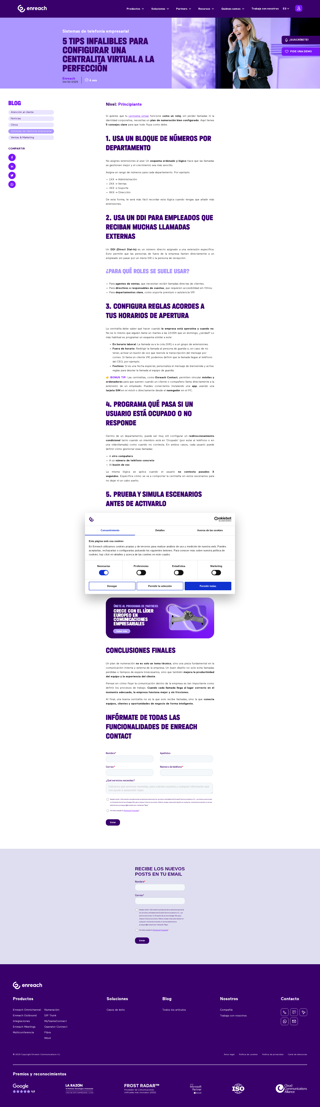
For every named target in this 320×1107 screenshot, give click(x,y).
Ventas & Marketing (22, 137)
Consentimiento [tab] (110, 530)
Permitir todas (208, 586)
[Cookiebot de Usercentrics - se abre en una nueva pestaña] (216, 519)
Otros (14, 125)
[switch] (141, 572)
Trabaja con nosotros (265, 8)
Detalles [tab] (160, 530)
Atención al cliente (22, 112)
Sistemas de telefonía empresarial (31, 131)
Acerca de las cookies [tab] (210, 530)
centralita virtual (138, 116)
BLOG (14, 103)
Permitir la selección (160, 586)
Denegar (112, 586)
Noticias (16, 118)
